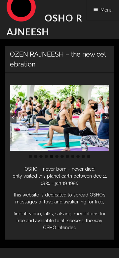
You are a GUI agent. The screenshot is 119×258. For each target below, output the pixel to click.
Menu (106, 10)
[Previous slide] (13, 118)
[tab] (30, 156)
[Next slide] (105, 118)
